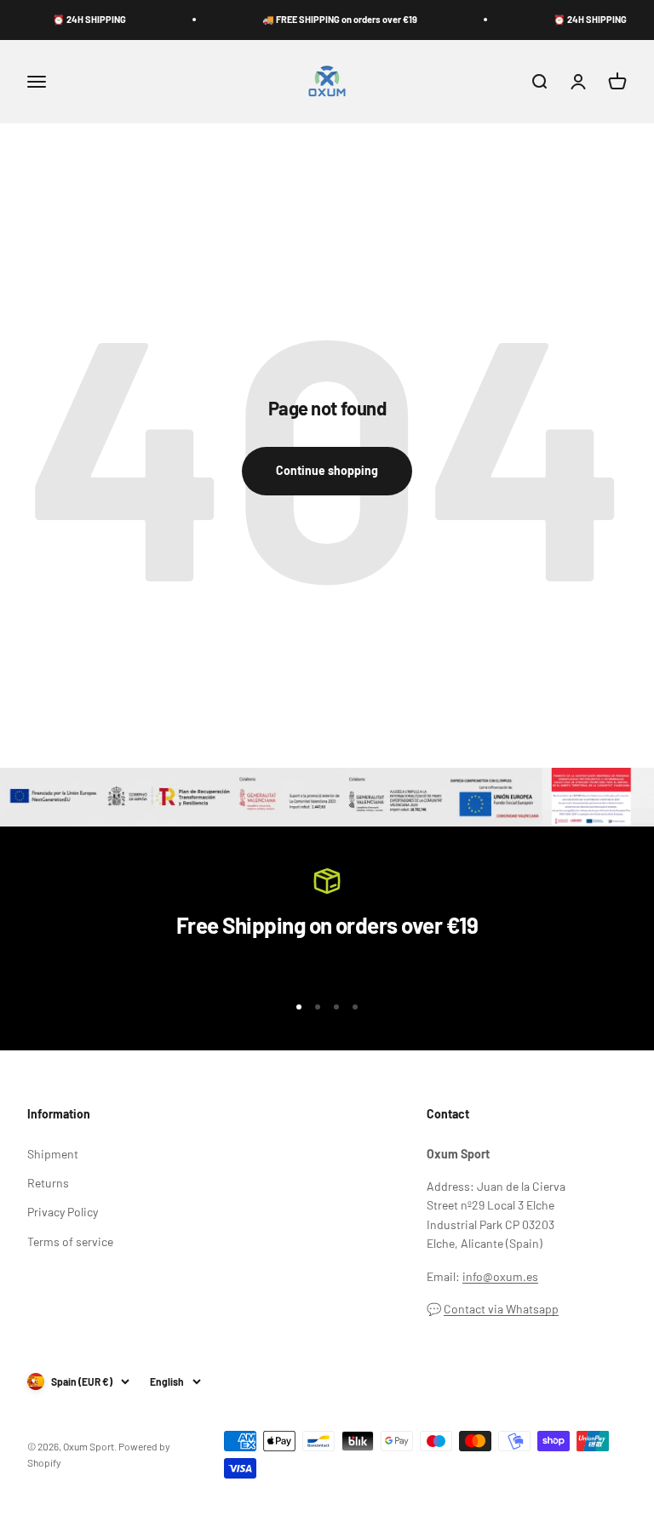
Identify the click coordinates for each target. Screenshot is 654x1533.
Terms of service (70, 1241)
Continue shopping (327, 470)
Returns (48, 1182)
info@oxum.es (500, 1276)
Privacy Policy (62, 1211)
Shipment (52, 1154)
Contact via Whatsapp (501, 1308)
